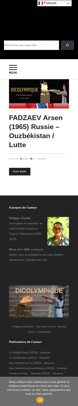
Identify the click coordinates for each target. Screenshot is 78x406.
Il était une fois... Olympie (25, 373)
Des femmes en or (20, 362)
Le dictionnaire (18, 357)
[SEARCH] (67, 45)
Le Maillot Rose (19, 352)
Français (49, 3)
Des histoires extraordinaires (27, 368)
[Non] (73, 391)
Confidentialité (43, 332)
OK (40, 400)
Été (25, 159)
